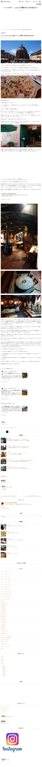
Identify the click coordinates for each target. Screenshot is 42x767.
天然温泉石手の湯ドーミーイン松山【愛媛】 (15, 539)
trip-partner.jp (3, 414)
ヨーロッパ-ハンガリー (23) (6, 593)
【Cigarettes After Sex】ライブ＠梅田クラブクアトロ (17, 525)
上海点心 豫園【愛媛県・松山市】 (13, 532)
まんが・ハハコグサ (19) (5, 646)
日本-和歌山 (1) (3, 622)
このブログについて (5, 508)
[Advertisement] (21, 20)
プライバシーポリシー (5, 706)
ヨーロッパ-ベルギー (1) (5, 582)
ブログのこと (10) (4, 641)
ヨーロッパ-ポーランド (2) (5, 584)
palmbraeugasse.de (4, 202)
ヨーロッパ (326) (4, 571)
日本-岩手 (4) (3, 605)
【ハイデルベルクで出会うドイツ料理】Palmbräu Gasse (17, 35)
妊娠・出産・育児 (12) (5, 639)
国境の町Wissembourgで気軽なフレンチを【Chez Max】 (17, 439)
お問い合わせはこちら (5, 708)
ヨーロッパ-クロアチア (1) (5, 595)
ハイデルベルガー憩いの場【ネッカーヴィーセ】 (15, 467)
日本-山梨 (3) (3, 610)
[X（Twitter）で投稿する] (7, 432)
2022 (3, 659)
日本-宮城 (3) (3, 607)
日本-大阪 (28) (3, 620)
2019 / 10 (4, 668)
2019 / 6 (4, 673)
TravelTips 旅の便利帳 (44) (6, 637)
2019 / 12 (4, 666)
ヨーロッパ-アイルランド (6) (6, 578)
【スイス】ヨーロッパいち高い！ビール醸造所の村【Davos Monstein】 (20, 460)
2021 (3, 661)
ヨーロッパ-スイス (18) (5, 588)
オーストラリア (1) (4, 631)
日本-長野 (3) (3, 612)
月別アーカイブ (21, 653)
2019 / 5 (4, 674)
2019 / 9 (4, 670)
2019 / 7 (4, 672)
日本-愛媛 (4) (3, 629)
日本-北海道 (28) (4, 603)
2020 (3, 663)
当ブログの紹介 (3, 710)
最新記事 (21, 521)
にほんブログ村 (4, 424)
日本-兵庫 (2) (3, 624)
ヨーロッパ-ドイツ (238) (5, 580)
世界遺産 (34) (3, 633)
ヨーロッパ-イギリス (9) (5, 576)
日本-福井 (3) (3, 616)
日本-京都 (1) (3, 618)
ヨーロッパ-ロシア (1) (5, 574)
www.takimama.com (4, 381)
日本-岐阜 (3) (3, 614)
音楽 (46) (2, 648)
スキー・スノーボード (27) (6, 635)
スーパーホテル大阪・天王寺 (12, 546)
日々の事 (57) (3, 643)
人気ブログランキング (5, 482)
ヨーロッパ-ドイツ (9, 37)
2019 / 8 (4, 671)
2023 (3, 656)
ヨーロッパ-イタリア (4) (5, 599)
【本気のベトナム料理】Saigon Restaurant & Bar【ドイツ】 (18, 446)
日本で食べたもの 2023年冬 (12, 553)
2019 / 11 (4, 667)
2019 (3, 665)
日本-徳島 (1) (3, 627)
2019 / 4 (4, 676)
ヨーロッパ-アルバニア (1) (5, 597)
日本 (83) (2, 601)
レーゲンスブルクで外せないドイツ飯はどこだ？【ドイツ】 (17, 453)
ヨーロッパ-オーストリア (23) (6, 591)
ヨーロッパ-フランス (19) (5, 586)
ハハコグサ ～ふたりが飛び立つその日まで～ (21, 7)
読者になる (39, 4)
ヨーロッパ (3, 37)
